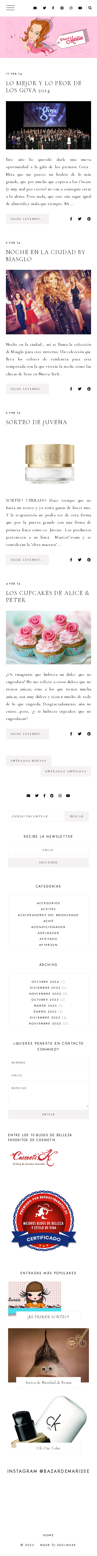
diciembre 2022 (48, 1017)
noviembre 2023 (48, 993)
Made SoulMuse (58, 1545)
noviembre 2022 (48, 1023)
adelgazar (48, 933)
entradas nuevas (29, 761)
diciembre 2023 (47, 987)
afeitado (48, 939)
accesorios (48, 903)
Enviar (48, 1114)
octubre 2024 (48, 981)
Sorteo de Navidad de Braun (49, 1382)
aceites (48, 909)
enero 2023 (48, 1011)
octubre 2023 (48, 999)
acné (48, 921)
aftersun (48, 945)
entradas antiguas (66, 771)
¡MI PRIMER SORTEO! (48, 1317)
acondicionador (48, 927)
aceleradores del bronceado (48, 915)
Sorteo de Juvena (36, 422)
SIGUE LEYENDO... (27, 219)
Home (48, 1535)
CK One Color (48, 1448)
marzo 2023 (48, 1005)
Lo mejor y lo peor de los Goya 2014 (44, 87)
